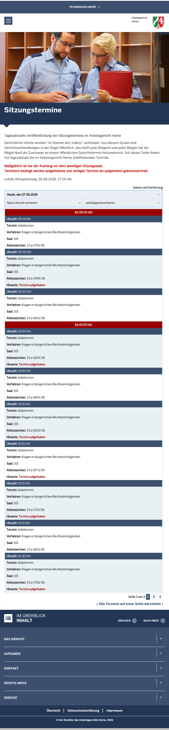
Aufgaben (12, 654)
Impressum (114, 710)
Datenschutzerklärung (83, 710)
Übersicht (53, 710)
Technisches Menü (82, 7)
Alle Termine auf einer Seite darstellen (130, 604)
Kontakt (11, 668)
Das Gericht (14, 639)
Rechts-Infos (15, 683)
